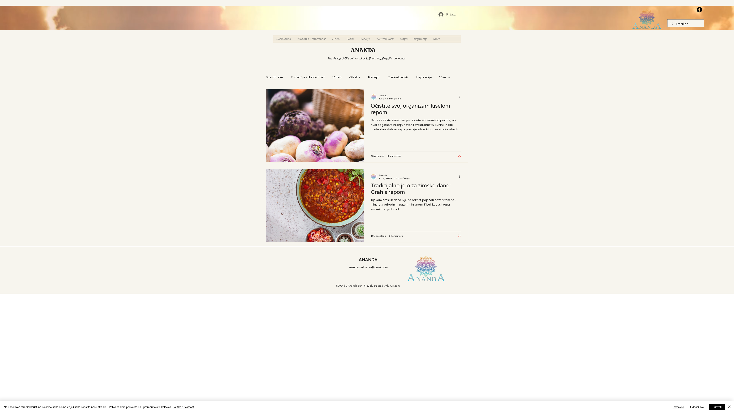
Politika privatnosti (183, 407)
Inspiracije (424, 77)
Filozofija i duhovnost (308, 77)
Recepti (374, 77)
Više (442, 77)
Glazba (354, 77)
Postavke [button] (678, 407)
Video (337, 77)
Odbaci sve (697, 407)
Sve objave (274, 77)
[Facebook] (699, 9)
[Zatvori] (729, 407)
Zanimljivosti (398, 77)
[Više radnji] (460, 97)
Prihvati (717, 407)
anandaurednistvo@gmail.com (368, 267)
